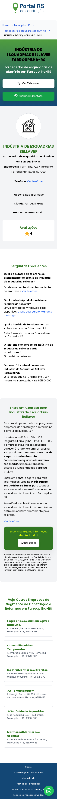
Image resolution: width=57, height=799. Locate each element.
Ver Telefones (30, 83)
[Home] (28, 8)
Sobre (28, 767)
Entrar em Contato (31, 96)
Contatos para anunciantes (28, 772)
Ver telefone (35, 181)
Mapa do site (28, 778)
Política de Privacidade (29, 783)
